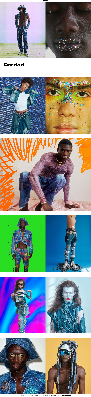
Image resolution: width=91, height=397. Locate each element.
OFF (68, 395)
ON (64, 395)
